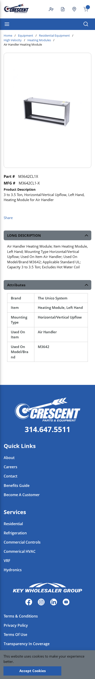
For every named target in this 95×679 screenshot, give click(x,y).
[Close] (78, 671)
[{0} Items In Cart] (84, 9)
